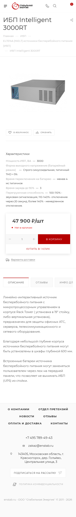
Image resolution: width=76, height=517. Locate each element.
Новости (26, 416)
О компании (18, 409)
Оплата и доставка (25, 423)
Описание (16, 282)
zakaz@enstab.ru (40, 445)
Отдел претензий (53, 409)
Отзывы (42, 282)
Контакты (59, 423)
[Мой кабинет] (62, 6)
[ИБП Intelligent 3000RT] (38, 92)
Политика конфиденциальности (41, 484)
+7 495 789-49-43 (39, 437)
